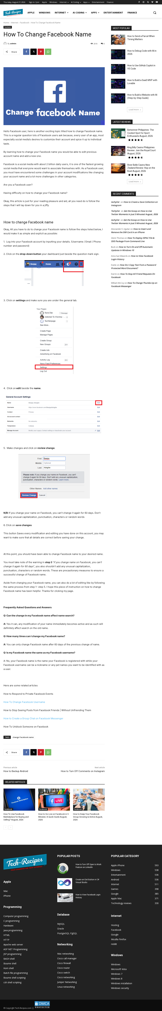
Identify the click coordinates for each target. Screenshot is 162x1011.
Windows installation (121, 983)
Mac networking (65, 953)
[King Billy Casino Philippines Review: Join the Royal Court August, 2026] (118, 151)
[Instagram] (143, 2)
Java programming (12, 930)
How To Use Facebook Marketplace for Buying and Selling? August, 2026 (16, 817)
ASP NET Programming (15, 949)
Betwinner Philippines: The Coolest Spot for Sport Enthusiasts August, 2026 (140, 133)
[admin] (5, 43)
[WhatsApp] (48, 52)
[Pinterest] (41, 52)
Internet (14, 22)
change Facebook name (23, 737)
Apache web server (13, 944)
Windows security (120, 988)
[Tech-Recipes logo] (13, 12)
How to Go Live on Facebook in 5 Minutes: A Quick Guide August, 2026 (53, 817)
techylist (115, 202)
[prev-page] (5, 827)
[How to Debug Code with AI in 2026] (118, 54)
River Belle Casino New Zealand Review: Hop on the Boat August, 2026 (141, 168)
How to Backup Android (15, 771)
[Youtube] (157, 2)
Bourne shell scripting (14, 977)
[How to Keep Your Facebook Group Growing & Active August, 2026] (89, 800)
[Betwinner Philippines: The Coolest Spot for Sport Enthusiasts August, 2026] (118, 133)
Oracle (60, 928)
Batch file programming (15, 972)
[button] (155, 12)
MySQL (61, 923)
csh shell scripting (12, 982)
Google (114, 934)
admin (13, 43)
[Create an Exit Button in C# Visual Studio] (64, 883)
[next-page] (10, 827)
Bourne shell (9, 963)
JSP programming (12, 953)
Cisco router (63, 967)
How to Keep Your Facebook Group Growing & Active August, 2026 (88, 817)
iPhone (7, 895)
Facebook (24, 22)
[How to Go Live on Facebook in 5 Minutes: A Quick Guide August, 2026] (54, 800)
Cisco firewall (64, 963)
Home (6, 22)
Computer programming (15, 916)
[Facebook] (139, 2)
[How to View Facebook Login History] (65, 897)
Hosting (115, 925)
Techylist (115, 211)
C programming (11, 920)
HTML (6, 935)
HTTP (6, 939)
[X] (148, 2)
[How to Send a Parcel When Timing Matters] (118, 40)
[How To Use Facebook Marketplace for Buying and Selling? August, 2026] (19, 800)
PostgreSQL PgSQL (67, 933)
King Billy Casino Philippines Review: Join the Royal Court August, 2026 (141, 150)
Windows (115, 964)
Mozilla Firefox (118, 939)
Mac (5, 891)
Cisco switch (63, 972)
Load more (134, 109)
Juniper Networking (67, 982)
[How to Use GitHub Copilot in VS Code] (118, 69)
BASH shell (9, 958)
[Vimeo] (152, 2)
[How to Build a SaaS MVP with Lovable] (118, 84)
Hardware (8, 925)
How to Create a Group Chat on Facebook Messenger (33, 718)
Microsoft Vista (119, 969)
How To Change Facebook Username (24, 702)
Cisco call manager (67, 958)
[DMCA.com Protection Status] (42, 1008)
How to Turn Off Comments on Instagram (83, 771)
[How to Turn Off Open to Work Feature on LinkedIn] (62, 868)
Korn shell (8, 968)
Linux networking (66, 986)
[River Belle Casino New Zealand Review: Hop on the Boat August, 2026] (118, 168)
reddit (114, 944)
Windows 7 (116, 973)
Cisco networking (66, 977)
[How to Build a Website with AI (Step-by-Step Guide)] (118, 98)
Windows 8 (116, 978)
